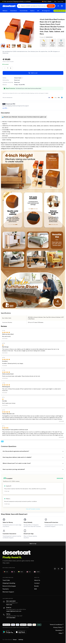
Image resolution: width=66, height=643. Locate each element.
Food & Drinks (23, 10)
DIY (38, 10)
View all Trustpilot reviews (33, 509)
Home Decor (13, 10)
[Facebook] (62, 568)
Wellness (5, 10)
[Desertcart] (9, 6)
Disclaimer (59, 630)
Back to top (33, 543)
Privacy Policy (58, 627)
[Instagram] (54, 568)
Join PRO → (5, 108)
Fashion (32, 10)
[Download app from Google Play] (8, 632)
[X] (58, 568)
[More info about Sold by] (22, 78)
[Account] (58, 6)
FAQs (61, 633)
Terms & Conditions (56, 624)
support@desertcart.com (13, 611)
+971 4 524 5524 (10, 617)
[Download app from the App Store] (20, 632)
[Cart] (61, 6)
